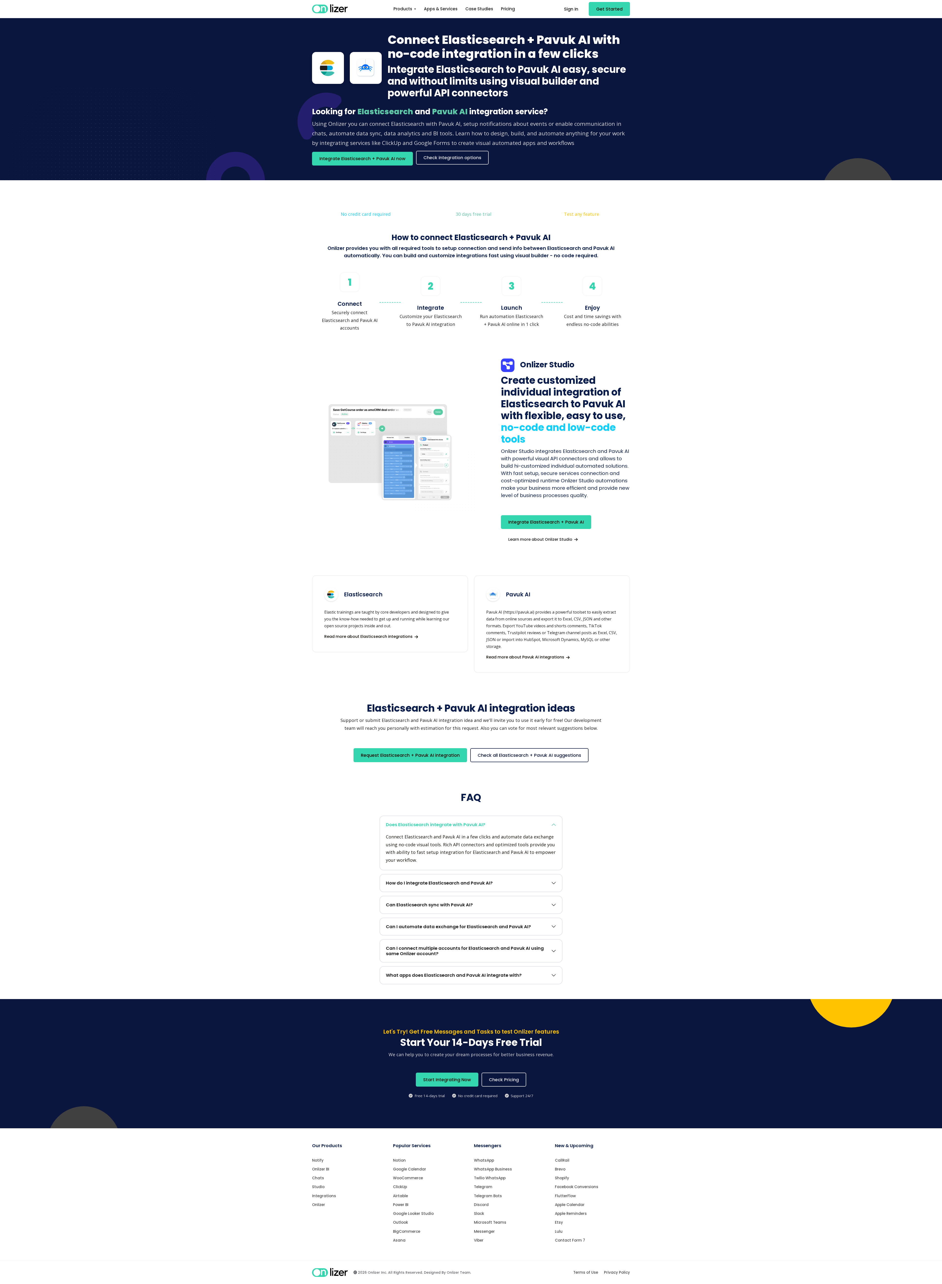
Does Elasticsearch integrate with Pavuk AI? (435, 825)
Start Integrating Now (447, 1080)
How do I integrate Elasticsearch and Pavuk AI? (439, 883)
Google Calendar (409, 1169)
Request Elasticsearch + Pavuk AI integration (410, 755)
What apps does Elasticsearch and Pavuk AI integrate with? (454, 975)
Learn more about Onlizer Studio (540, 539)
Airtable (400, 1195)
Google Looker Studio (413, 1213)
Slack (479, 1213)
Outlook (400, 1222)
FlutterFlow (565, 1195)
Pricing (508, 9)
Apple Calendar (570, 1204)
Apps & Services (441, 9)
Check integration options (452, 157)
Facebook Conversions (576, 1186)
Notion (399, 1160)
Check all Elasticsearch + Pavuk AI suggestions (529, 755)
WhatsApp (484, 1160)
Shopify (562, 1178)
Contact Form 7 (570, 1240)
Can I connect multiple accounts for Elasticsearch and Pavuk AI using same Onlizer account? (465, 951)
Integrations (324, 1195)
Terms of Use (585, 1272)
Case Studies (479, 9)
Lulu (559, 1231)
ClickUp (400, 1186)
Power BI (400, 1204)
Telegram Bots (488, 1195)
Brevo (560, 1169)
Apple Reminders (571, 1213)
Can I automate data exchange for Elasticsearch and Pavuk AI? (458, 927)
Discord (481, 1204)
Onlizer (318, 1204)
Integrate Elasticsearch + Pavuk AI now (362, 158)
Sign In (571, 9)
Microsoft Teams (490, 1222)
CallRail (562, 1160)
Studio (318, 1186)
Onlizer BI (320, 1169)
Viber (479, 1240)
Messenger (484, 1231)
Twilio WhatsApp (490, 1178)
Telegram (483, 1186)
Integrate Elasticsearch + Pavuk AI (546, 522)
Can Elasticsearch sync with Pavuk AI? (429, 905)
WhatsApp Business (493, 1169)
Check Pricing (504, 1080)
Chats (318, 1178)
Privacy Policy (617, 1272)
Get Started (609, 9)
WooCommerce (408, 1178)
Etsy (559, 1222)
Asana (399, 1240)
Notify (318, 1160)
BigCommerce (406, 1231)
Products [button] (403, 9)
